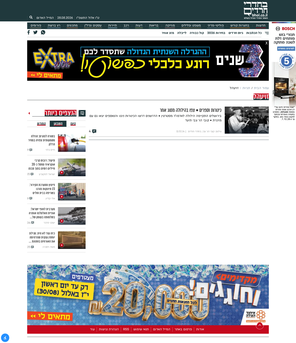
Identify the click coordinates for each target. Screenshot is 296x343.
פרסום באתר (183, 329)
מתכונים (72, 25)
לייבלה (181, 33)
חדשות (260, 25)
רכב (126, 25)
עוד (92, 329)
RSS (126, 329)
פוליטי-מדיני (216, 25)
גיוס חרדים (236, 33)
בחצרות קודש (239, 25)
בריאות (153, 25)
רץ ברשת (54, 25)
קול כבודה (197, 33)
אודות (200, 329)
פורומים (36, 25)
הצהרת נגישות (109, 329)
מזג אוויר (168, 33)
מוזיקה (170, 25)
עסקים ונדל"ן (92, 25)
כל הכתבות (254, 33)
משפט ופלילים (191, 25)
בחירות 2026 (216, 33)
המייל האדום (45, 18)
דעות (139, 25)
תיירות (112, 25)
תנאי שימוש (141, 329)
